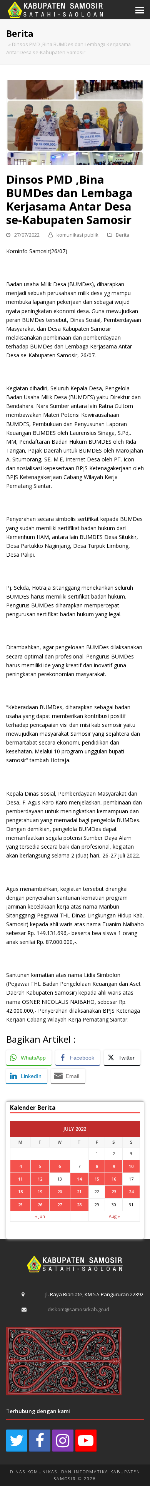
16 (114, 1179)
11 (20, 1179)
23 (114, 1191)
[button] (139, 9)
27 (59, 1204)
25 (20, 1204)
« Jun (40, 1216)
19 (40, 1191)
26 (40, 1204)
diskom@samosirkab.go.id (78, 1309)
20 (59, 1191)
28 (79, 1204)
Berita (122, 234)
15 (97, 1179)
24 (131, 1191)
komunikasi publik (77, 234)
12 (40, 1179)
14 (79, 1179)
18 (20, 1191)
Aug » (114, 1216)
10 (131, 1166)
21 (79, 1191)
